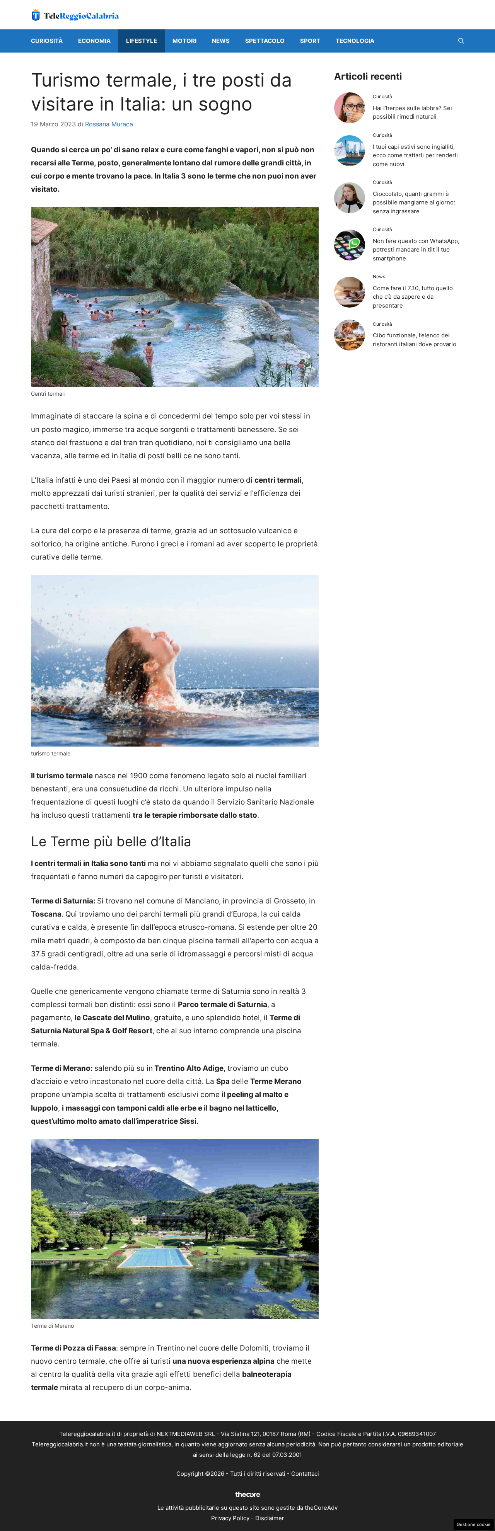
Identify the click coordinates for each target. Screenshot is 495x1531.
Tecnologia (355, 40)
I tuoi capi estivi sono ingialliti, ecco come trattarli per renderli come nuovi (415, 155)
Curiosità (47, 40)
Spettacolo (265, 40)
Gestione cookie (474, 1524)
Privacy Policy (230, 1518)
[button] (461, 41)
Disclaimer (269, 1518)
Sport (310, 40)
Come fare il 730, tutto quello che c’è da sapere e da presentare (413, 296)
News (221, 40)
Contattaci (305, 1473)
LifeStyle (141, 40)
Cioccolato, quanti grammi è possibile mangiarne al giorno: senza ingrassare (414, 202)
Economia (94, 40)
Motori (184, 40)
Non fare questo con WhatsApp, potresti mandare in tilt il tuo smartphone (416, 249)
